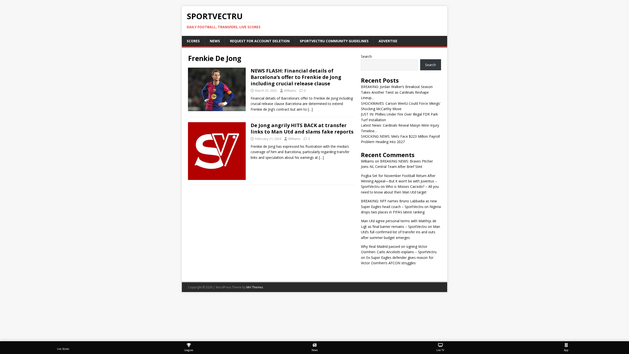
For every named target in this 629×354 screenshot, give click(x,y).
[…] (310, 109)
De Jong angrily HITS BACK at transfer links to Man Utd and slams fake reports (302, 128)
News (215, 41)
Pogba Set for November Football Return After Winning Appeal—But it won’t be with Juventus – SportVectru (399, 181)
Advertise (388, 41)
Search (366, 56)
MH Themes (254, 287)
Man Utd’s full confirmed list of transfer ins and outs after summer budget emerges (400, 232)
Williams (290, 90)
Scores (193, 41)
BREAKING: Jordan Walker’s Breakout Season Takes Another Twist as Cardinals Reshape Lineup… (397, 92)
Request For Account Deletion (260, 41)
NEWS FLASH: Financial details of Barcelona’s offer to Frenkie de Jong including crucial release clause (296, 77)
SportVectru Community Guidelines (334, 41)
